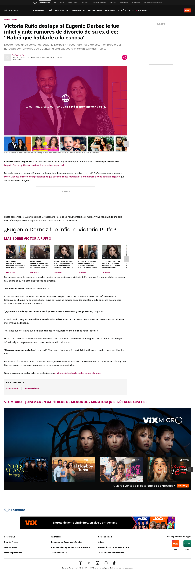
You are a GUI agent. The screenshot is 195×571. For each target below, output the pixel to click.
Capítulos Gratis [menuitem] (57, 10)
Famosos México (31, 388)
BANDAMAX (124, 2)
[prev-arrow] (2, 469)
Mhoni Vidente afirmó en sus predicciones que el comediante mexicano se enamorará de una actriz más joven (62, 176)
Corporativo (9, 537)
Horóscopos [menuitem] (126, 10)
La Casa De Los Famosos (153, 2)
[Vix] (187, 10)
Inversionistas (10, 547)
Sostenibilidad (105, 537)
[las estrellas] (11, 10)
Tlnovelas (136, 2)
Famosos (10, 272)
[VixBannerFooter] (97, 523)
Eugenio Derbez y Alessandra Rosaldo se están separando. (34, 165)
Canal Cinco (72, 2)
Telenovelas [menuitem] (77, 10)
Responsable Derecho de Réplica (66, 542)
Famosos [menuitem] (38, 10)
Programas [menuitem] (95, 10)
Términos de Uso (59, 553)
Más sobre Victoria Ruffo (27, 238)
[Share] (124, 57)
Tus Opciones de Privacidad (111, 553)
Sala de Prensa (11, 542)
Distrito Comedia (99, 2)
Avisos (101, 542)
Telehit (113, 2)
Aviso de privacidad (13, 553)
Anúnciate (56, 537)
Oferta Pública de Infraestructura (113, 547)
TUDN (62, 2)
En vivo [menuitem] (142, 10)
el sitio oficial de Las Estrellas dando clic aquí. (77, 373)
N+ (55, 2)
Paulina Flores (20, 55)
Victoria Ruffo (10, 20)
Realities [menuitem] (110, 10)
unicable (85, 2)
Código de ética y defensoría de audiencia (70, 547)
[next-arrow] (126, 144)
